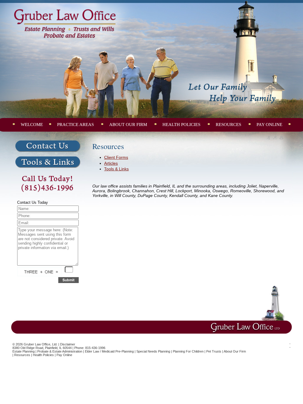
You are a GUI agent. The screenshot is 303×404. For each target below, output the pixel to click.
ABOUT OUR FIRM (128, 124)
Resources (22, 355)
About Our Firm (235, 351)
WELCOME (32, 124)
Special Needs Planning (153, 351)
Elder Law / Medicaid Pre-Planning (109, 351)
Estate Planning (23, 351)
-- (290, 345)
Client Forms (116, 157)
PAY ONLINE (269, 124)
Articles (111, 163)
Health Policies (43, 355)
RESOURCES (229, 124)
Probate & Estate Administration (59, 351)
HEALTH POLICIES (182, 124)
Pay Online (64, 355)
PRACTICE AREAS (76, 124)
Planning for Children (188, 351)
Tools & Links (116, 169)
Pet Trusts (213, 351)
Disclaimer (67, 344)
